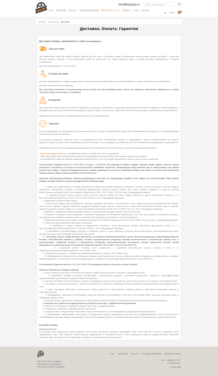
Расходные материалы (152, 353)
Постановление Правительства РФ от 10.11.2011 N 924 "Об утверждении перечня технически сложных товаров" (88, 264)
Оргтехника (123, 353)
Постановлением (53, 250)
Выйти (172, 12)
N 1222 (116, 245)
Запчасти (135, 353)
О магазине (53, 22)
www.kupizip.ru (94, 41)
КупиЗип (42, 22)
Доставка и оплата (173, 353)
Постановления (76, 192)
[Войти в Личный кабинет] (165, 12)
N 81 (134, 245)
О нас (112, 353)
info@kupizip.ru (174, 363)
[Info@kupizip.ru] (48, 13)
